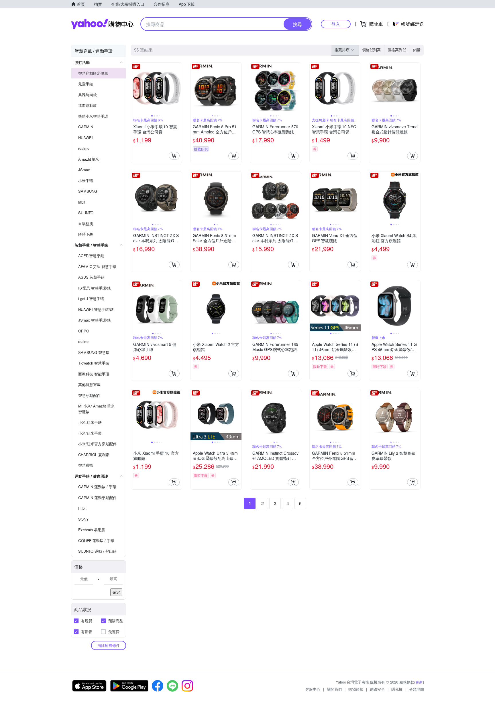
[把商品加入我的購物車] (174, 155)
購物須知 (355, 689)
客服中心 (312, 689)
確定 (116, 592)
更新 (419, 682)
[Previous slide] (134, 88)
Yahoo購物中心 (102, 24)
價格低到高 (371, 49)
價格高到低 (397, 49)
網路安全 (377, 689)
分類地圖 (416, 689)
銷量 (417, 49)
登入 (335, 24)
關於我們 (334, 689)
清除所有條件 (108, 645)
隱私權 (396, 689)
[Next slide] (178, 88)
